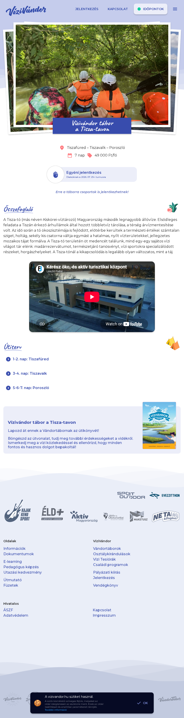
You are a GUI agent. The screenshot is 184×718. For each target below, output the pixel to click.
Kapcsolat (102, 610)
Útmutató (12, 580)
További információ (56, 709)
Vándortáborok (107, 548)
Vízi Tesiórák (104, 559)
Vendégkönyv (105, 585)
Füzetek (10, 585)
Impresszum (104, 615)
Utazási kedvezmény (22, 572)
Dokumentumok (18, 554)
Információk (14, 548)
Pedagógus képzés (21, 567)
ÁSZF (8, 610)
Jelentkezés (104, 578)
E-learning (12, 561)
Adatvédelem (15, 615)
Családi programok (110, 565)
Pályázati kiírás (106, 572)
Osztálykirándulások (111, 554)
